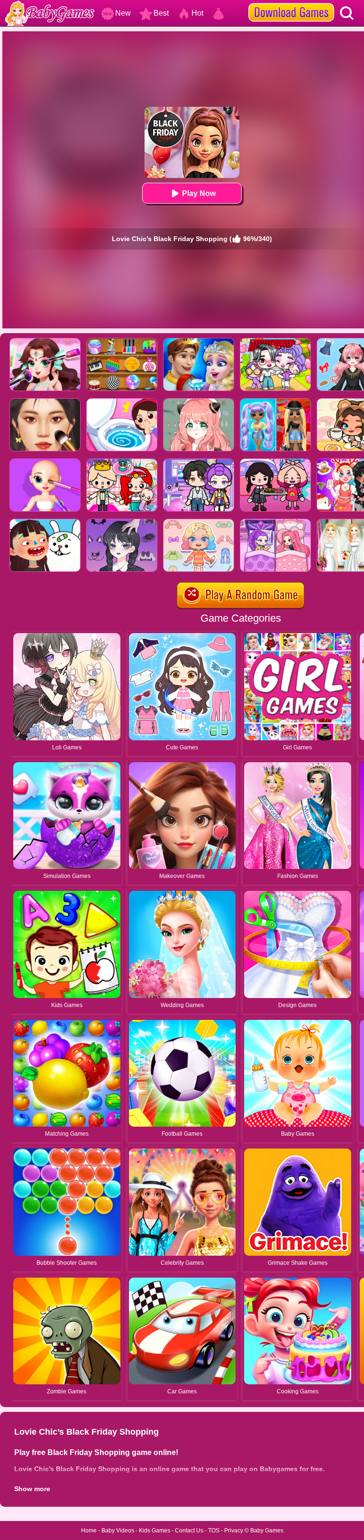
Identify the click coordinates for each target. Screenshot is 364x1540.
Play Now (199, 193)
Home (89, 1530)
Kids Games (154, 1530)
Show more (32, 1489)
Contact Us (189, 1530)
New (123, 13)
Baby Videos (117, 1530)
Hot (197, 13)
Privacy (233, 1530)
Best (161, 13)
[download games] (291, 3)
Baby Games (266, 1530)
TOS (213, 1530)
